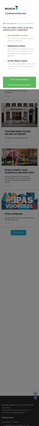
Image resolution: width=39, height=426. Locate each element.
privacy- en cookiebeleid (24, 23)
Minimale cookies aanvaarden (19, 85)
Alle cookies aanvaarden (19, 79)
